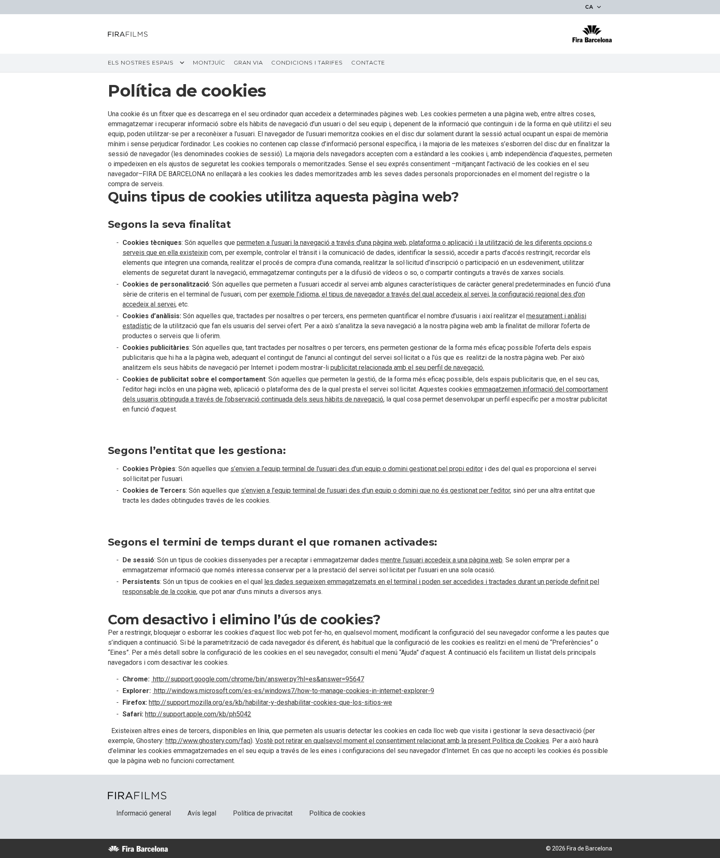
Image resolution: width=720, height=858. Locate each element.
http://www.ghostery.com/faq (207, 741)
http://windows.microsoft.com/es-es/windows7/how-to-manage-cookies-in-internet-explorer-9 (293, 691)
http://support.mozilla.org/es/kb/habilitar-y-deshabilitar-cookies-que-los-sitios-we (270, 702)
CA (590, 7)
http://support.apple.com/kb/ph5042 (198, 714)
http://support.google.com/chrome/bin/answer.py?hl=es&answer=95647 (257, 679)
